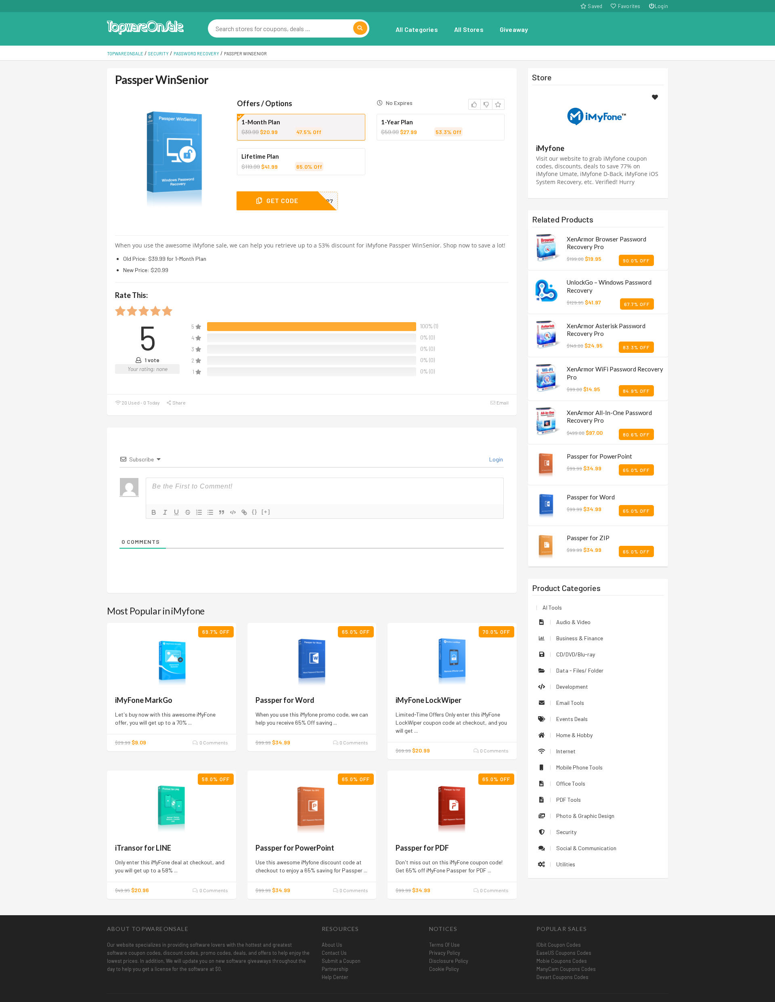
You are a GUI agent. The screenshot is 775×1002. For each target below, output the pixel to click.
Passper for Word (285, 700)
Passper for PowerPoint (295, 847)
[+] (266, 512)
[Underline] (176, 512)
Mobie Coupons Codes (561, 961)
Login (661, 6)
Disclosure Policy (448, 961)
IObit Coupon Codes (558, 944)
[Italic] (165, 512)
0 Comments (213, 742)
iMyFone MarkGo (143, 700)
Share (179, 402)
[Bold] (153, 512)
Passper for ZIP (588, 537)
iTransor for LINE (143, 847)
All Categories (417, 29)
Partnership (335, 969)
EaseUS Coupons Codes (563, 953)
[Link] (244, 512)
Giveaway (514, 29)
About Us (332, 944)
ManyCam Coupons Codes (566, 969)
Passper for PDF (422, 847)
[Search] (360, 28)
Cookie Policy (444, 969)
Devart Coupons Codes (562, 977)
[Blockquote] (221, 512)
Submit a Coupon (341, 961)
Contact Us (334, 953)
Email (502, 402)
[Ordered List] (199, 512)
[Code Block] (233, 512)
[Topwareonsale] (145, 26)
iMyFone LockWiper (428, 700)
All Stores (469, 29)
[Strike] (187, 512)
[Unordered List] (210, 512)
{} (255, 512)
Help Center (335, 977)
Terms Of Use (444, 944)
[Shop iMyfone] (597, 115)
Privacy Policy (444, 953)
